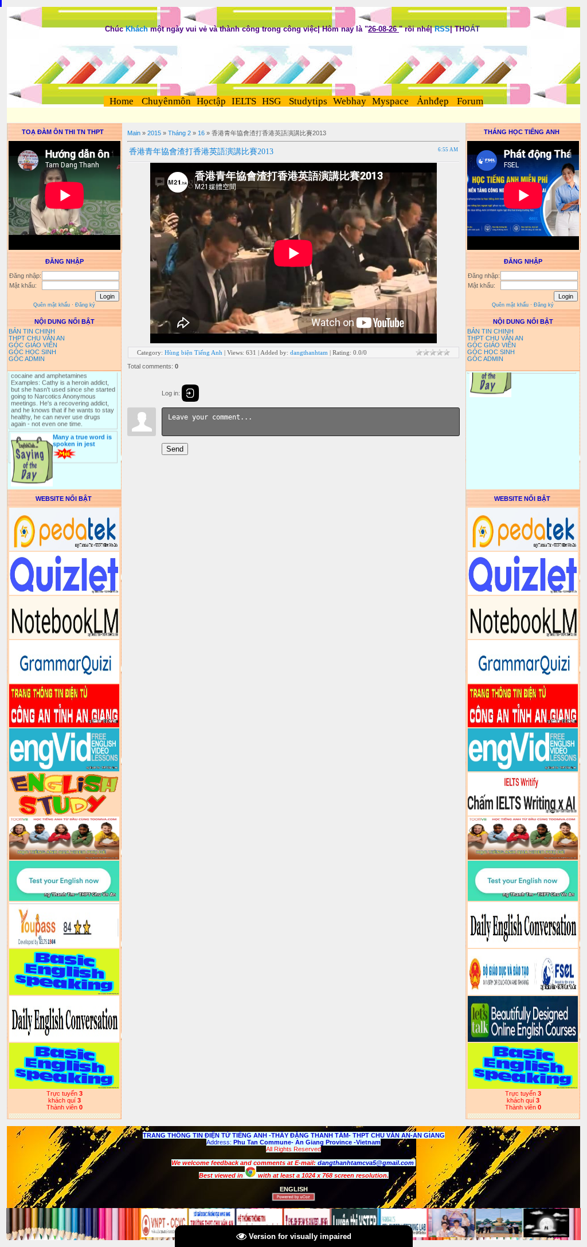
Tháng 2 (179, 133)
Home (121, 101)
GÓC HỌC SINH (32, 351)
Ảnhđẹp (432, 101)
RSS (442, 29)
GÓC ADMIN (27, 358)
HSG (271, 101)
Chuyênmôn (165, 101)
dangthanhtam (309, 352)
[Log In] (190, 393)
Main (133, 133)
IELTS (244, 101)
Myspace (390, 101)
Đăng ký (85, 305)
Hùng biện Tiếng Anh (193, 352)
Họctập (211, 101)
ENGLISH (294, 1189)
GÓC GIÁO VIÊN (33, 345)
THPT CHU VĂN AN (37, 338)
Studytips (307, 101)
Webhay (349, 101)
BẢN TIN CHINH (32, 331)
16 (201, 133)
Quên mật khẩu (51, 305)
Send (174, 449)
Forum (470, 101)
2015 (154, 133)
